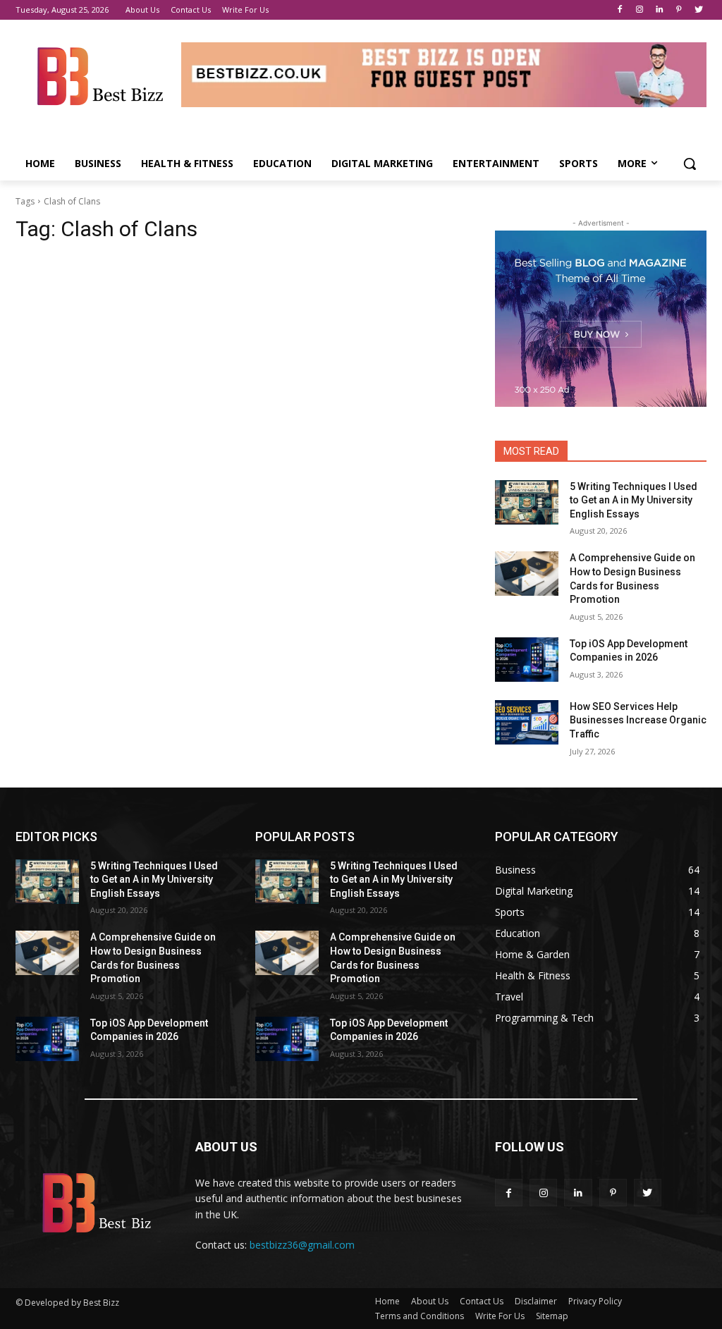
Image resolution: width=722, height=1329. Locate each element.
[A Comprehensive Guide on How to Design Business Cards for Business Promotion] (526, 573)
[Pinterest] (679, 10)
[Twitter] (698, 10)
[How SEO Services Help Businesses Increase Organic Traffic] (526, 722)
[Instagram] (640, 10)
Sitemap (552, 1316)
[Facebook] (620, 10)
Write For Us (500, 1316)
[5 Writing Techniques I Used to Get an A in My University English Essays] (526, 502)
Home (387, 1301)
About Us (429, 1301)
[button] (689, 163)
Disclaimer (536, 1301)
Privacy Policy (595, 1301)
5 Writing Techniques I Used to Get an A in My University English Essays (633, 500)
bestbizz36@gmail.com (302, 1244)
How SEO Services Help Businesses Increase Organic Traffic (638, 720)
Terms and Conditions (419, 1316)
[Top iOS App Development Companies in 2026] (526, 659)
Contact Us (481, 1301)
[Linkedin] (659, 10)
